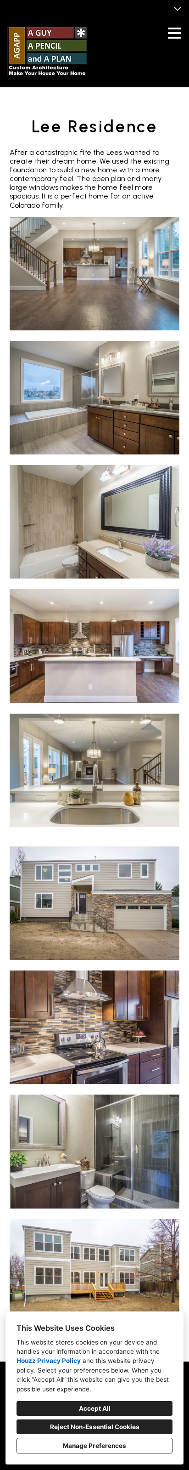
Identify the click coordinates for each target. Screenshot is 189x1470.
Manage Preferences (94, 1445)
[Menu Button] (174, 33)
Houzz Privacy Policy (49, 1360)
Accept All (95, 1408)
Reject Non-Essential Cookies (94, 1426)
